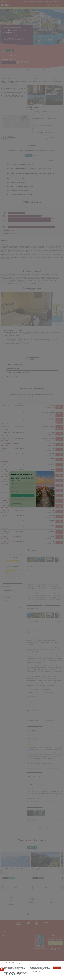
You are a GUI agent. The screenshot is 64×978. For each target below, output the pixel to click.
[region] (32, 969)
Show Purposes (57, 971)
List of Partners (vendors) (35, 971)
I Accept (56, 967)
